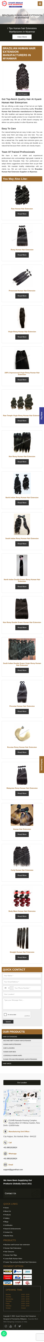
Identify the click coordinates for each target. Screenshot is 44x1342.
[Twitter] (19, 1326)
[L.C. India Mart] (27, 1283)
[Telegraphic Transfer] (7, 1277)
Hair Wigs (7, 1063)
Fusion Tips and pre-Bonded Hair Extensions (20, 1059)
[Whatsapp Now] (4, 1333)
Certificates (8, 1225)
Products (7, 1215)
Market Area (8, 1236)
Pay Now (42, 416)
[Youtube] (10, 1326)
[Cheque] (17, 1283)
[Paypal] (17, 1271)
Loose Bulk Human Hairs (12, 1055)
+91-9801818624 (10, 1147)
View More (22, 37)
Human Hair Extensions (12, 1044)
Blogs (6, 1222)
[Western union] (7, 1271)
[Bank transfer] (27, 1271)
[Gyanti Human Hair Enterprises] (22, 1103)
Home (6, 1208)
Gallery (6, 1218)
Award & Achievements (12, 1229)
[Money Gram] (27, 1277)
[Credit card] (7, 1283)
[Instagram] (5, 1326)
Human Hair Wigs (9, 1052)
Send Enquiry (42, 764)
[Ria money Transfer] (17, 1277)
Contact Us (10, 1193)
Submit (8, 1022)
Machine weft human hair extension (17, 1040)
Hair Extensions (10, 1037)
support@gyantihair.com (13, 1170)
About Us (7, 1211)
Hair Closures (9, 1048)
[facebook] (15, 1326)
